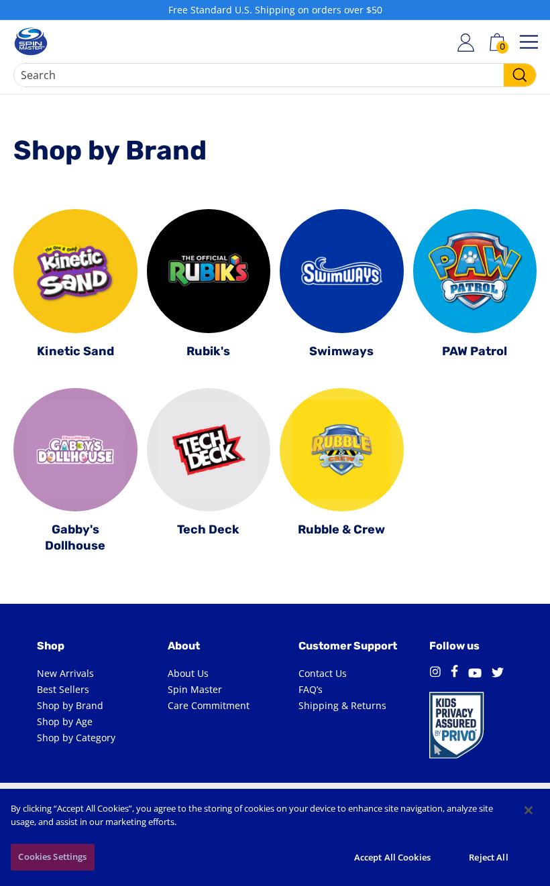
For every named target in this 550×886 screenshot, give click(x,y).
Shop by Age (65, 721)
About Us (188, 673)
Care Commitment (209, 705)
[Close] (528, 810)
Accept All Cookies (392, 857)
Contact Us (322, 673)
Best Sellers (63, 689)
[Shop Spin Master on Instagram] (435, 674)
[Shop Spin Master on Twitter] (498, 674)
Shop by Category (76, 737)
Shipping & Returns (342, 705)
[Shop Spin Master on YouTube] (475, 674)
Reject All (488, 857)
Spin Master (195, 689)
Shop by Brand (70, 705)
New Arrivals (65, 673)
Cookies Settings (52, 856)
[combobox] (275, 75)
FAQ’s (310, 689)
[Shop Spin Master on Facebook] (454, 673)
